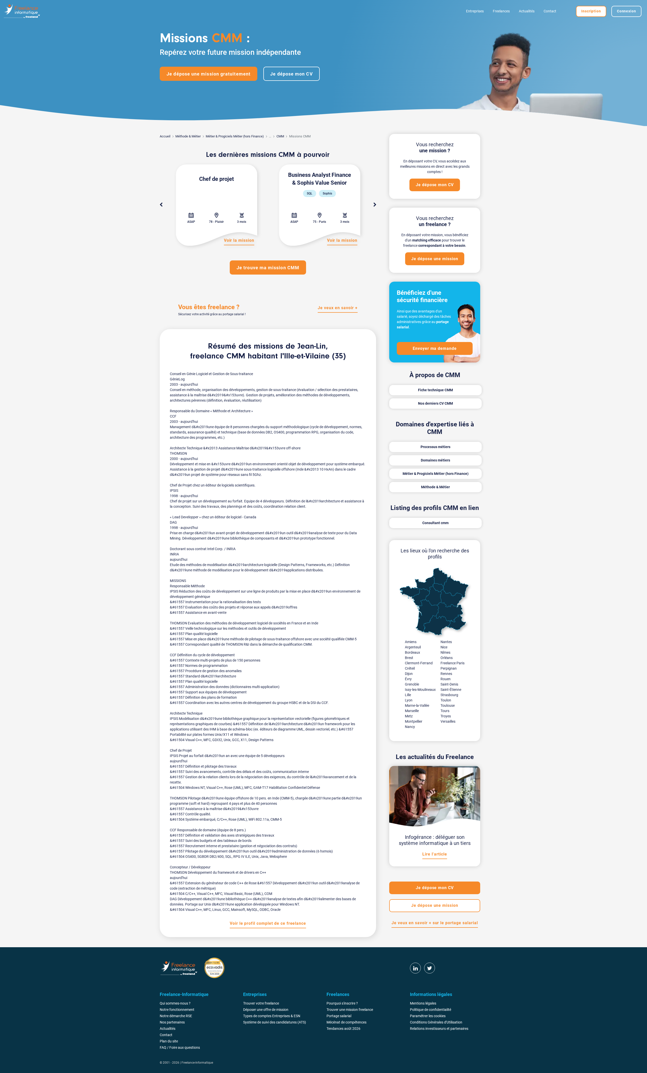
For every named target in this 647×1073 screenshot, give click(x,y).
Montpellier (413, 721)
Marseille (412, 711)
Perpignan (449, 668)
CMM (280, 136)
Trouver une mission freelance (350, 1010)
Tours (445, 711)
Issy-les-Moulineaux (420, 690)
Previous (161, 204)
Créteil (410, 668)
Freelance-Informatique (197, 1062)
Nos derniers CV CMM (435, 403)
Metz (409, 716)
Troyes (446, 716)
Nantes (446, 642)
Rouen (446, 679)
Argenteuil (413, 647)
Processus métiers (435, 447)
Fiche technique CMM (435, 390)
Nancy (410, 727)
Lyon (408, 700)
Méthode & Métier (188, 136)
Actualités (527, 11)
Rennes (446, 674)
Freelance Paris (453, 663)
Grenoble (412, 684)
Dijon (409, 674)
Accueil (165, 136)
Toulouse (448, 705)
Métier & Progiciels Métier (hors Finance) (235, 136)
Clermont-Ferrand (419, 663)
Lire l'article (434, 854)
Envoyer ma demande (435, 348)
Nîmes (445, 652)
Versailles (448, 721)
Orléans (447, 658)
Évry (408, 679)
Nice (444, 647)
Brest (409, 658)
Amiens (411, 642)
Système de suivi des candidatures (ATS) (274, 1022)
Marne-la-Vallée (417, 705)
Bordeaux (412, 652)
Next (374, 204)
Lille (408, 695)
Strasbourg (449, 695)
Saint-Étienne (451, 690)
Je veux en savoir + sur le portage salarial (434, 922)
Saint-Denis (449, 684)
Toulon (446, 700)
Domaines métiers (435, 460)
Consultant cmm (435, 523)
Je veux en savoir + (337, 307)
